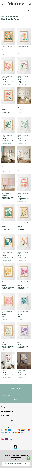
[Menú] (2, 4)
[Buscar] (28, 10)
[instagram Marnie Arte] (12, 420)
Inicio (2, 16)
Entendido (21, 464)
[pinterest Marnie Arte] (20, 420)
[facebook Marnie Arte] (16, 420)
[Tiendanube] (16, 459)
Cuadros (7, 16)
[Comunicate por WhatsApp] (28, 458)
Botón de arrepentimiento (16, 457)
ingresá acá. (25, 455)
